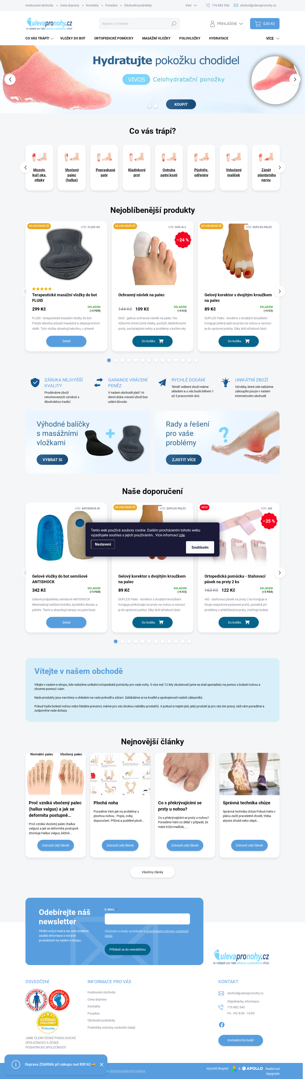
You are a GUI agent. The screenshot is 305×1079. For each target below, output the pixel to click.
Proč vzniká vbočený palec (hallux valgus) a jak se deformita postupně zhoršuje (55, 809)
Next (279, 167)
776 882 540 (236, 1007)
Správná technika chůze (246, 802)
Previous (25, 167)
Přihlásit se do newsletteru (127, 949)
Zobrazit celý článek (55, 845)
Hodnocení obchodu (39, 5)
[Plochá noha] (120, 774)
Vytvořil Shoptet (217, 1068)
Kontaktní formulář (241, 1040)
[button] (12, 79)
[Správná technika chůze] (249, 774)
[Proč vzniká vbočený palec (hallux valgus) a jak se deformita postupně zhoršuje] (55, 774)
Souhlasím (200, 547)
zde (182, 535)
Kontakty (92, 5)
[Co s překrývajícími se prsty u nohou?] (185, 774)
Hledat (174, 23)
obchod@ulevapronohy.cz (245, 993)
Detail (66, 341)
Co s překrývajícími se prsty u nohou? (180, 806)
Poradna (111, 5)
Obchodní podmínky (138, 5)
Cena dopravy (69, 5)
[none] (39, 167)
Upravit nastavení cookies (127, 1071)
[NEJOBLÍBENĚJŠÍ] (66, 256)
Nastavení (103, 544)
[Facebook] (221, 1024)
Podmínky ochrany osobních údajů (111, 1027)
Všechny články (152, 872)
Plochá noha (106, 802)
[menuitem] (40, 38)
